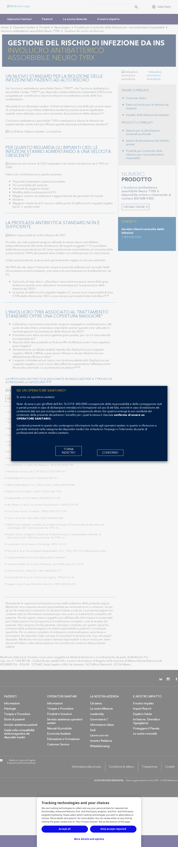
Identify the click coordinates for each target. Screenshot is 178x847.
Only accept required (113, 828)
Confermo (110, 452)
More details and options (89, 839)
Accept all (65, 828)
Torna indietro (68, 451)
